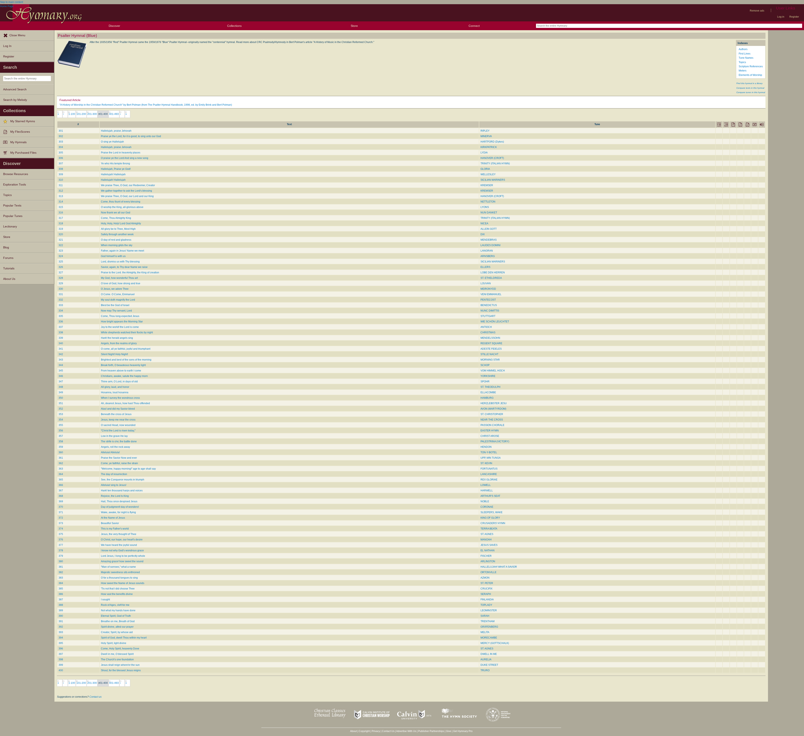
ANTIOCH (486, 327)
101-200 (81, 114)
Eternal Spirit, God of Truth (116, 615)
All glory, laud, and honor (115, 387)
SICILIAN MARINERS (493, 179)
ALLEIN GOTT (489, 228)
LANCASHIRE (489, 474)
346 (61, 376)
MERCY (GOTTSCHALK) (495, 643)
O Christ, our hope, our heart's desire (122, 539)
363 (61, 468)
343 (61, 359)
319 (61, 228)
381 (61, 566)
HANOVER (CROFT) (492, 158)
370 (61, 506)
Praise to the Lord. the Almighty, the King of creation (130, 272)
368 (61, 496)
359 (61, 446)
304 (61, 147)
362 (61, 463)
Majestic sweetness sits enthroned (120, 572)
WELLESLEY (488, 174)
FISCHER (486, 555)
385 (61, 588)
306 (61, 158)
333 (61, 305)
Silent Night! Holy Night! (114, 354)
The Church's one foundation (117, 659)
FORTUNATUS (489, 468)
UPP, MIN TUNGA (491, 457)
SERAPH (486, 594)
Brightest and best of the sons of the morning (126, 359)
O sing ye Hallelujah (112, 141)
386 (61, 594)
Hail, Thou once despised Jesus (119, 501)
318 (61, 223)
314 (61, 201)
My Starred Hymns (22, 121)
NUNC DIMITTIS (490, 310)
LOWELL (486, 485)
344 (61, 365)
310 (61, 179)
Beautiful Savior (110, 523)
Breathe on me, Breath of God (118, 621)
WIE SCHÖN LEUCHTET (495, 321)
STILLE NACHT (489, 354)
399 (61, 664)
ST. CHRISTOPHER (492, 414)
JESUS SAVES (489, 545)
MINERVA (486, 136)
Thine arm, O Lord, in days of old (119, 381)
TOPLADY (486, 605)
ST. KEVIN (486, 463)
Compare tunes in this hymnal (750, 92)
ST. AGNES (487, 534)
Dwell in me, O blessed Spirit (117, 654)
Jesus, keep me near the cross (118, 419)
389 (61, 610)
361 (61, 457)
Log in (780, 16)
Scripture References (751, 66)
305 (61, 152)
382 (61, 572)
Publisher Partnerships (431, 731)
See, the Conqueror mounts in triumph (122, 479)
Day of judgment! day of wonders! (120, 506)
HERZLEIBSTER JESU (494, 403)
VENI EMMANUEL (491, 294)
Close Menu (17, 35)
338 (61, 332)
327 (61, 272)
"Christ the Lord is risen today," (118, 430)
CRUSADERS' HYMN (493, 523)
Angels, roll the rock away (115, 446)
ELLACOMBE (488, 392)
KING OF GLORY (490, 517)
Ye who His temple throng (115, 163)
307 (61, 163)
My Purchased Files (23, 152)
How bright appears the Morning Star (122, 321)
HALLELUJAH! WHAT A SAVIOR (499, 566)
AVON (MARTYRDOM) (493, 408)
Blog (6, 247)
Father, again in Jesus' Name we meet (122, 250)
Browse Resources (15, 174)
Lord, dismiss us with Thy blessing (120, 261)
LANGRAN (487, 250)
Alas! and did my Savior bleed (118, 408)
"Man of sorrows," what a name (118, 566)
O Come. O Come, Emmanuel (118, 294)
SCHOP (485, 365)
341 (61, 348)
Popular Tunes (12, 216)
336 (61, 321)
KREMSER (487, 185)
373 (61, 523)
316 (61, 212)
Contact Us (388, 731)
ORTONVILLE (488, 572)
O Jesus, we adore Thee (115, 288)
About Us (9, 278)
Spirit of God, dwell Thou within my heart (124, 637)
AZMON (485, 577)
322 (61, 245)
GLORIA (485, 168)
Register (794, 16)
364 (61, 474)
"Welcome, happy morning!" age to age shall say (128, 468)
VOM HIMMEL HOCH (493, 370)
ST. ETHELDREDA (491, 277)
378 (61, 550)
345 (61, 370)
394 (61, 637)
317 (61, 218)
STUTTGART (488, 316)
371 (61, 512)
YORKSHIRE (488, 376)
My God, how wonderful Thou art (119, 277)
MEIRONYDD (488, 288)
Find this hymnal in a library (749, 83)
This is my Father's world (115, 528)
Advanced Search (15, 89)
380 (61, 561)
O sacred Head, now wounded (118, 425)
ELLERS (485, 267)
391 (61, 621)
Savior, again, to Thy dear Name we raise (124, 267)
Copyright (364, 731)
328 (61, 277)
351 (61, 403)
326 (61, 267)
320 (61, 234)
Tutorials (8, 268)
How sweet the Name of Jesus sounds (122, 583)
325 (61, 261)
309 (61, 174)
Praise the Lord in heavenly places (120, 152)
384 (61, 583)
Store (354, 25)
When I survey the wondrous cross (120, 397)
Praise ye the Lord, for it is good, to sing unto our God (131, 136)
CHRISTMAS (488, 332)
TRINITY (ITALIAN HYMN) (495, 163)
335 (61, 316)
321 (61, 239)
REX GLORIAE (489, 479)
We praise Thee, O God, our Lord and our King (127, 196)
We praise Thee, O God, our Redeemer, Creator (128, 185)
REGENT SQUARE (491, 343)
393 (61, 632)
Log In (7, 46)
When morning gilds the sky (116, 245)
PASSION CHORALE (492, 425)
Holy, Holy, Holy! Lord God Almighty (121, 223)
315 (61, 207)
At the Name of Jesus (113, 517)
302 (61, 136)
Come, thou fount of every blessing (120, 201)
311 (61, 185)
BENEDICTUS (489, 305)
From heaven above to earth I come (121, 370)
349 (61, 392)
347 (61, 381)
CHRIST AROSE (490, 436)
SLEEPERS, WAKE (491, 512)
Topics (7, 195)
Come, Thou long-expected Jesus (120, 316)
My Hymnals (18, 142)
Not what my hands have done (118, 610)
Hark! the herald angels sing (117, 337)
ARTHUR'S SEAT (490, 496)
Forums (8, 258)
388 (61, 605)
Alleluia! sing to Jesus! (113, 485)
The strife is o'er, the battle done (119, 441)
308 (61, 168)
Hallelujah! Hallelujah (113, 174)
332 (61, 299)
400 (61, 670)
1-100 (71, 114)
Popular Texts (12, 205)
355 (61, 425)
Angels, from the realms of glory (119, 343)
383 (61, 577)
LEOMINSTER (489, 610)
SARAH (485, 615)
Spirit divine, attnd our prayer (117, 626)
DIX (483, 234)
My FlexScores (20, 131)
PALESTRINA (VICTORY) (495, 441)
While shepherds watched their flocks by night (127, 332)
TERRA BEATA (489, 528)
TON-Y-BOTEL (489, 452)
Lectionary (10, 226)
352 (61, 408)
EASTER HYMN (490, 430)
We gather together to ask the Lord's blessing (126, 190)
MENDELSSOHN (490, 337)
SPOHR (485, 381)
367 (61, 490)
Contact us (95, 696)
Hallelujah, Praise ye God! (116, 168)
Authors (743, 49)
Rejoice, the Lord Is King (115, 496)
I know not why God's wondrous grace (122, 550)
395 (61, 643)
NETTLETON (488, 201)
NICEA (484, 223)
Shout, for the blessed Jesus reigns (121, 670)
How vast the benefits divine (117, 594)
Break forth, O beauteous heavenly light (123, 365)
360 (61, 452)
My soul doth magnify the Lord (118, 299)
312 (61, 190)
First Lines (744, 53)
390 (61, 615)
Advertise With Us (406, 731)
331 (61, 294)
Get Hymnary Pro (463, 731)
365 (61, 479)
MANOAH (486, 539)
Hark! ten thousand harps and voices (122, 490)
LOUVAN (486, 283)
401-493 (114, 114)
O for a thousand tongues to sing (119, 577)
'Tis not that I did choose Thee (118, 588)
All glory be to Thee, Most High (118, 228)
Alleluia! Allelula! (110, 452)
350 (61, 397)
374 (61, 528)
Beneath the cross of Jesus (116, 414)
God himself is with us (113, 256)
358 (61, 441)
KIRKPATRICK (489, 147)
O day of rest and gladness (116, 239)
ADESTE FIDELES (491, 348)
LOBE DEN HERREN (493, 272)
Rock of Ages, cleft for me (115, 605)
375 (61, 534)
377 (61, 545)
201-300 (92, 114)
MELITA (485, 632)
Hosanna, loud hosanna (114, 392)
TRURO (485, 670)
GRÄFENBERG (489, 626)
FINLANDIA (487, 599)
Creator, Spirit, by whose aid (117, 632)
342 (61, 354)
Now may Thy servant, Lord (116, 310)
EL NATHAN (488, 550)
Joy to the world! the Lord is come (120, 327)
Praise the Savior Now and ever (119, 457)
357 (61, 436)
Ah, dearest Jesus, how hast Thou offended (125, 403)
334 (61, 310)
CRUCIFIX (486, 588)
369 (61, 501)
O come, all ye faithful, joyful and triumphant (125, 348)
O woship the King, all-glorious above (122, 207)
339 (61, 337)
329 (61, 283)
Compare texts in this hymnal (750, 88)
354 (61, 419)
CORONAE (487, 506)
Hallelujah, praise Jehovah (116, 130)
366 (61, 485)
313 (61, 196)
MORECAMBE (489, 637)
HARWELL (487, 490)
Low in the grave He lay (114, 436)
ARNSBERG (488, 256)
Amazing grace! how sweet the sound (122, 561)
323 (61, 250)
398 (61, 659)
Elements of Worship (750, 75)
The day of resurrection (114, 474)
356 (61, 430)
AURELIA (486, 659)
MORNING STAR (490, 359)
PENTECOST (488, 299)
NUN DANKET (489, 212)
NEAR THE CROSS (492, 419)
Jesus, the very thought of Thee (118, 534)
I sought (105, 599)
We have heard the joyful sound (119, 545)
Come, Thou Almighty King (116, 218)
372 (61, 517)
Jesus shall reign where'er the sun (120, 664)
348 (61, 387)
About (353, 731)
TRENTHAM (488, 621)
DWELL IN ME (489, 654)
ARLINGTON (488, 561)
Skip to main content (11, 2)
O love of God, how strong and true (120, 283)
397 (61, 654)
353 (61, 414)
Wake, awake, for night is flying (118, 512)
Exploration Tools (14, 184)
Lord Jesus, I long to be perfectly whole (123, 555)
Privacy (376, 731)
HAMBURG (487, 397)
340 (61, 343)
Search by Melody (15, 99)
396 (61, 648)
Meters (742, 70)
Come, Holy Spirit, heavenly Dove (120, 648)
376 (61, 539)
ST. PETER (487, 583)
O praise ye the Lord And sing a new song (124, 158)
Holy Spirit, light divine (113, 643)
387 (61, 599)
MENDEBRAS (489, 239)
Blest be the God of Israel (115, 305)
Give (448, 731)
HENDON (486, 446)
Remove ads (757, 10)
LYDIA (484, 152)
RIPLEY (485, 130)
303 (61, 141)
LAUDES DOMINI (490, 245)
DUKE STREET (489, 664)
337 (61, 327)
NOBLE (485, 501)
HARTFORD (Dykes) (492, 141)
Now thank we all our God (115, 212)
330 (61, 288)
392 (61, 626)
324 (61, 256)
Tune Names (746, 57)
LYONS (485, 207)
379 (61, 555)
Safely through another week (117, 234)
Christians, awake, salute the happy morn (124, 376)
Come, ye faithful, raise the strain (119, 463)
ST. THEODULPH (490, 387)
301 (61, 130)
